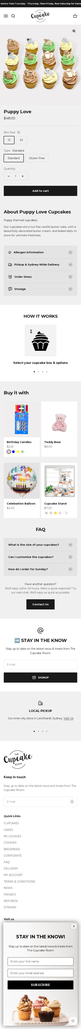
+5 (66, 513)
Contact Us (40, 604)
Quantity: (10, 168)
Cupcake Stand (55, 503)
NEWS (8, 888)
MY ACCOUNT (13, 875)
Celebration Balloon (21, 503)
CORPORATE (13, 855)
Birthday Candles (19, 442)
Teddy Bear (52, 442)
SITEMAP (10, 907)
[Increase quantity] (22, 176)
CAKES (8, 830)
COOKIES (10, 842)
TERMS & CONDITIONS (19, 881)
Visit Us (68, 718)
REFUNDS (11, 901)
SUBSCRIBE (40, 985)
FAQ (7, 862)
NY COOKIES (12, 836)
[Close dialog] (73, 926)
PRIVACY (10, 894)
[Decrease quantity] (8, 176)
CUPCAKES (11, 823)
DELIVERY (11, 868)
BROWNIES (12, 849)
